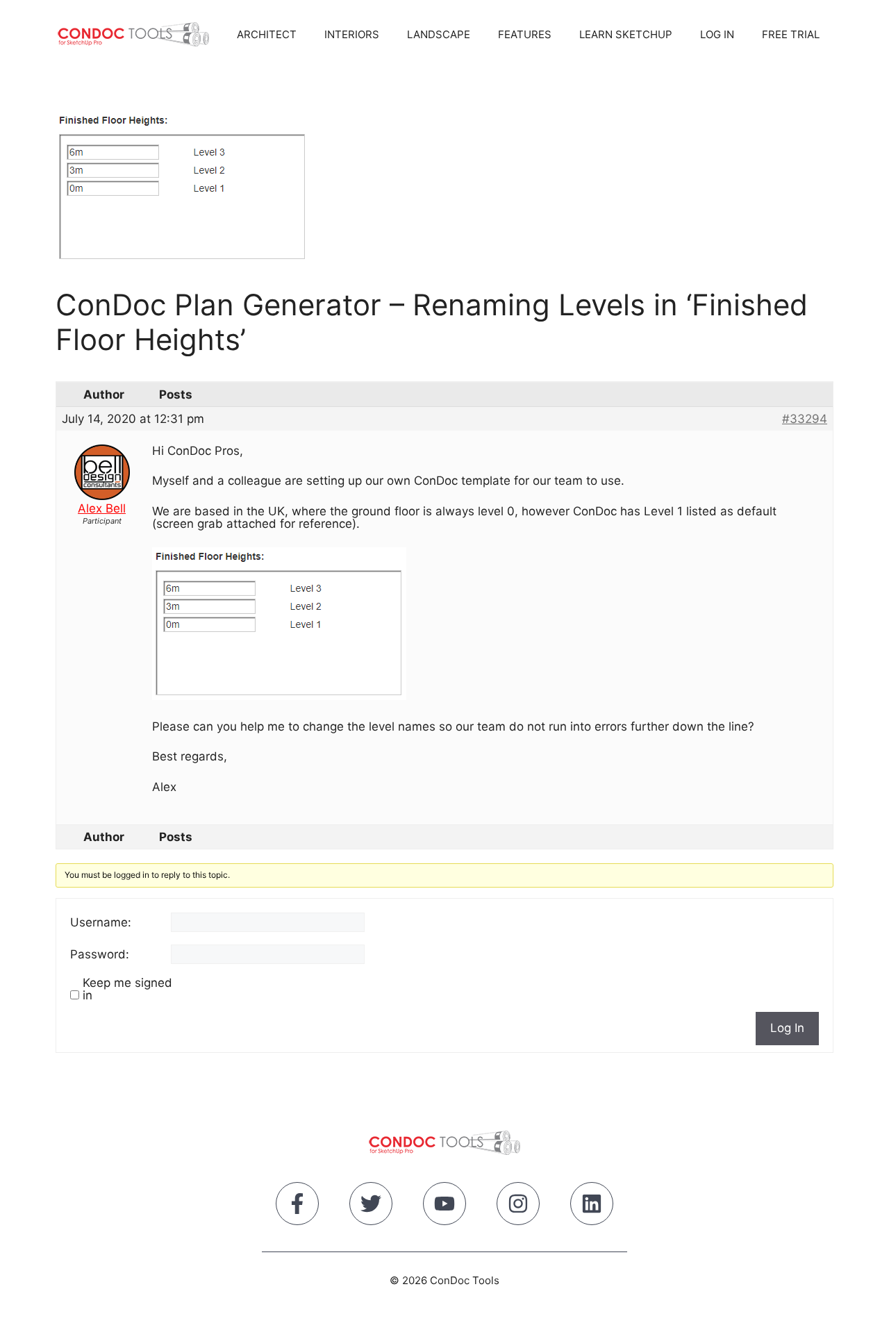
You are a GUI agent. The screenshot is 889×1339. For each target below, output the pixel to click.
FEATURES (524, 34)
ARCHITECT (267, 34)
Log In (787, 1028)
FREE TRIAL (791, 34)
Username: (100, 922)
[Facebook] (297, 1206)
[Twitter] (370, 1206)
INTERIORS (351, 34)
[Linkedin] (591, 1206)
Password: (99, 954)
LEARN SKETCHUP (625, 34)
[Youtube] (444, 1206)
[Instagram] (518, 1206)
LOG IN (717, 34)
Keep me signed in (127, 988)
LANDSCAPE (438, 34)
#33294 (804, 419)
